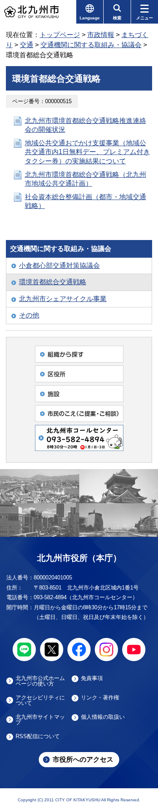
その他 (29, 315)
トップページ (60, 34)
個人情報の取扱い (103, 717)
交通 (26, 44)
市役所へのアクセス (83, 759)
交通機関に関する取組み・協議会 (91, 44)
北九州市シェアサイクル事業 (63, 298)
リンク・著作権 (100, 698)
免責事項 (92, 678)
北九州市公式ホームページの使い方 (40, 680)
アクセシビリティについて (40, 700)
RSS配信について (38, 736)
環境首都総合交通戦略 (52, 281)
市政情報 (100, 34)
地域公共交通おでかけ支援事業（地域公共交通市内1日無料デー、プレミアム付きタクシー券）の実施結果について (87, 152)
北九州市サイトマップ (40, 719)
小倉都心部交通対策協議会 (59, 265)
